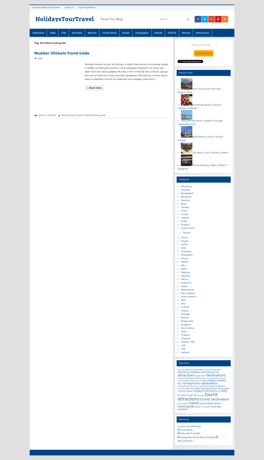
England (185, 224)
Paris (183, 300)
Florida (222, 378)
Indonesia (186, 251)
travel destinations (211, 403)
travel (194, 403)
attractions (186, 375)
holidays (212, 380)
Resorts (186, 32)
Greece (185, 241)
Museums (186, 282)
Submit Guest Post (87, 7)
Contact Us (69, 7)
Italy (183, 265)
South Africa (187, 328)
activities (181, 370)
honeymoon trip (185, 386)
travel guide (186, 406)
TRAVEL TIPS (188, 342)
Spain (184, 331)
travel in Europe (202, 407)
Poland (184, 310)
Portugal (185, 314)
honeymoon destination (200, 383)
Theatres (185, 338)
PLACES (172, 32)
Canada (185, 207)
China (184, 210)
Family (192, 378)
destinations (216, 375)
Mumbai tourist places (72, 115)
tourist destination (214, 399)
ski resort (182, 395)
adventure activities (194, 369)
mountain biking (206, 386)
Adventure (38, 32)
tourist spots (183, 403)
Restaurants (202, 32)
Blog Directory (185, 441)
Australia (77, 32)
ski (219, 391)
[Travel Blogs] (185, 430)
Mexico (185, 279)
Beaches (92, 32)
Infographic (142, 32)
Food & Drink (109, 32)
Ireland (184, 258)
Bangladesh (187, 193)
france (186, 380)
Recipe (187, 232)
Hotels (126, 32)
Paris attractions (203, 388)
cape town (200, 376)
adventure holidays (189, 372)
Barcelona (186, 196)
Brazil (184, 203)
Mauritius (185, 275)
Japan (184, 268)
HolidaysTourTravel (64, 19)
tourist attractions (198, 396)
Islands (158, 32)
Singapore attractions (205, 390)
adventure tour (210, 372)
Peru (183, 303)
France (184, 237)
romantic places (185, 391)
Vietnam (185, 352)
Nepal (184, 286)
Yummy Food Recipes (189, 426)
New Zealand (188, 293)
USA (63, 32)
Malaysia (185, 272)
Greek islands (194, 381)
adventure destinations (212, 370)
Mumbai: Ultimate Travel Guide (61, 53)
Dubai (184, 221)
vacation (183, 409)
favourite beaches (212, 378)
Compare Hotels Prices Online (46, 7)
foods (180, 381)
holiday (203, 380)
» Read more (94, 87)
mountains (220, 386)
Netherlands (187, 289)
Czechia (185, 217)
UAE (183, 345)
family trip (200, 378)
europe (186, 378)
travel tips (215, 406)
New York (190, 388)
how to (196, 386)
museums (181, 389)
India (53, 32)
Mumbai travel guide (95, 115)
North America (188, 296)
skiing (224, 390)
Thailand (185, 335)
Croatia (184, 214)
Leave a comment (47, 115)
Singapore (186, 324)
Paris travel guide (221, 388)
